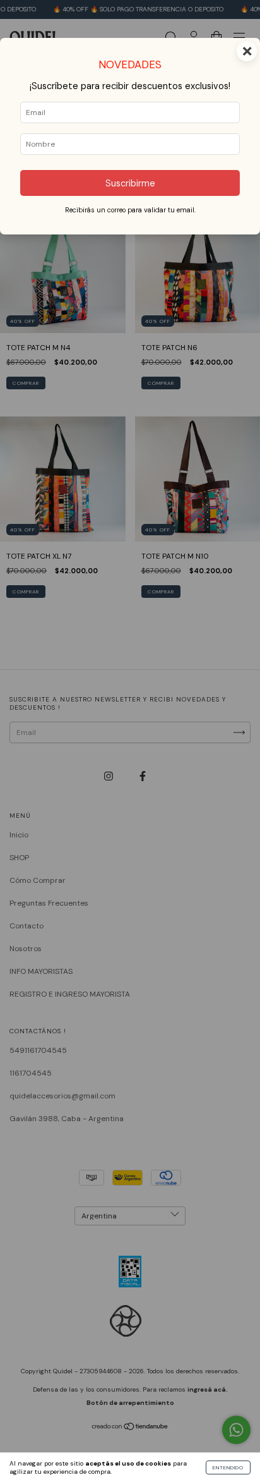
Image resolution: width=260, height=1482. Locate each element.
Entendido (228, 1467)
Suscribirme (130, 183)
